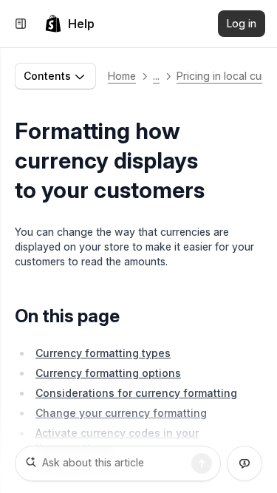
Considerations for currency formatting (136, 393)
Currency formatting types (103, 353)
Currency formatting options (108, 373)
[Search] (201, 463)
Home (122, 75)
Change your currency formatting (121, 413)
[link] (69, 24)
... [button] (156, 75)
